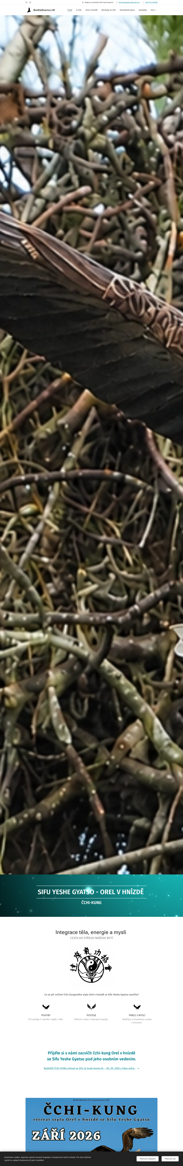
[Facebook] (26, 2)
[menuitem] (70, 10)
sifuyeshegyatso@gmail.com (129, 2)
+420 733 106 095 (151, 2)
